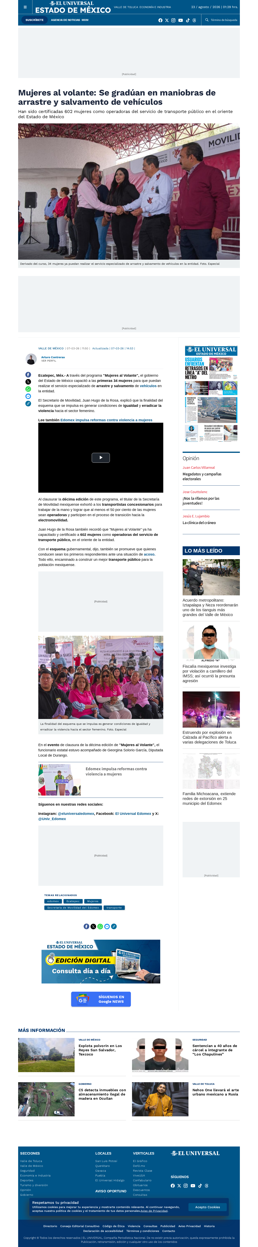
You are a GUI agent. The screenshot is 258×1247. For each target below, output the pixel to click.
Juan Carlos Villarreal (199, 467)
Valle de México (50, 348)
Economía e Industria (155, 7)
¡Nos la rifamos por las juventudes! (201, 501)
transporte (114, 907)
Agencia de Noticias (65, 20)
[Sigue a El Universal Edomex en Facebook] (161, 21)
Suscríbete (35, 20)
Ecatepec (73, 901)
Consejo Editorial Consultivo (79, 1226)
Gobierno (26, 1194)
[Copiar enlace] (28, 403)
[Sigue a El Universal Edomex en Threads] (195, 21)
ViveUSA (139, 1175)
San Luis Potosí (106, 1161)
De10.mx (139, 1165)
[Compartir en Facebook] (28, 374)
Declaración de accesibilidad (103, 1231)
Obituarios (140, 1185)
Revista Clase (142, 1170)
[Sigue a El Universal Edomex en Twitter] (168, 21)
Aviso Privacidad (189, 1226)
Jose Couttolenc (195, 491)
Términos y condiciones (142, 1231)
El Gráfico (140, 1161)
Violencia (134, 1226)
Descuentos (141, 1190)
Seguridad (27, 1170)
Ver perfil (48, 360)
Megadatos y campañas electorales (202, 476)
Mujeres (93, 901)
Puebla (100, 1175)
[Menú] (25, 7)
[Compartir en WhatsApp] (28, 389)
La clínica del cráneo (199, 522)
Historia (209, 1226)
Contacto (168, 1231)
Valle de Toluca (126, 7)
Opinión (191, 458)
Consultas (140, 1194)
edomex (53, 901)
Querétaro (102, 1165)
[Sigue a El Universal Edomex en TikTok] (189, 21)
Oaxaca (100, 1170)
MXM (85, 20)
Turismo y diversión (34, 1185)
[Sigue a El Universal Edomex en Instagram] (174, 21)
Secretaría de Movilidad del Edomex (73, 907)
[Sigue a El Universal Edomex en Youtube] (182, 21)
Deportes (26, 1180)
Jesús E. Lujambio (196, 516)
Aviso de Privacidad (153, 1210)
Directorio (50, 1226)
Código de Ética (114, 1226)
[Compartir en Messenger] (28, 396)
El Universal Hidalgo (109, 1180)
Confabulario (142, 1180)
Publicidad (167, 1226)
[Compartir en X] (28, 382)
